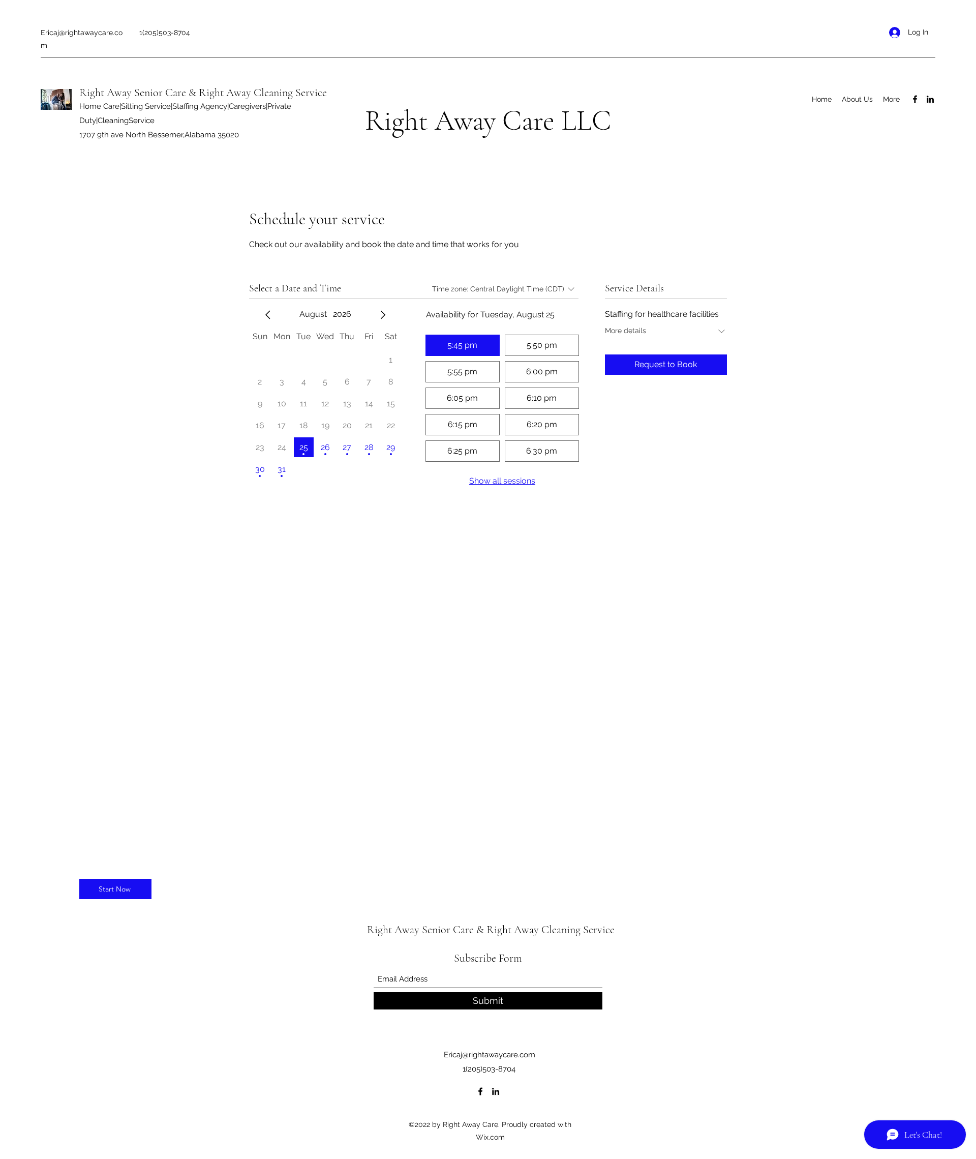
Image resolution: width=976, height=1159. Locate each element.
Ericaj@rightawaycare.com (489, 1054)
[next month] (383, 315)
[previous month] (268, 315)
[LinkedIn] (930, 99)
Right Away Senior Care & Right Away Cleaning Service (203, 92)
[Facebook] (915, 99)
